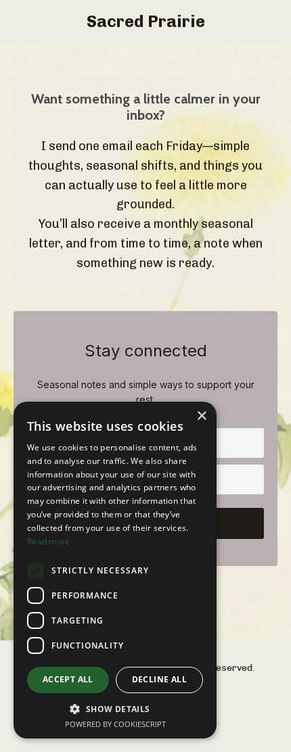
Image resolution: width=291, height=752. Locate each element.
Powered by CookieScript (115, 724)
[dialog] (115, 570)
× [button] (201, 416)
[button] (115, 708)
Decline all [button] (159, 679)
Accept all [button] (68, 679)
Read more (48, 541)
